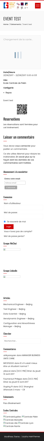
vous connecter (22, 146)
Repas (9, 92)
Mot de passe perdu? (14, 236)
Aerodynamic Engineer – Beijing (18, 318)
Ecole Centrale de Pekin (14, 83)
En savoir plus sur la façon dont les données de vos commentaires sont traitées (19, 159)
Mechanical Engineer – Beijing (17, 304)
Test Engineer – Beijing (14, 309)
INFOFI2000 (8, 363)
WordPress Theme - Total (15, 436)
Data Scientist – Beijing (14, 313)
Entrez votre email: (12, 179)
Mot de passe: (10, 212)
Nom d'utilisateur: (12, 203)
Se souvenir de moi (16, 221)
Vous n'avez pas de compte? (18, 231)
